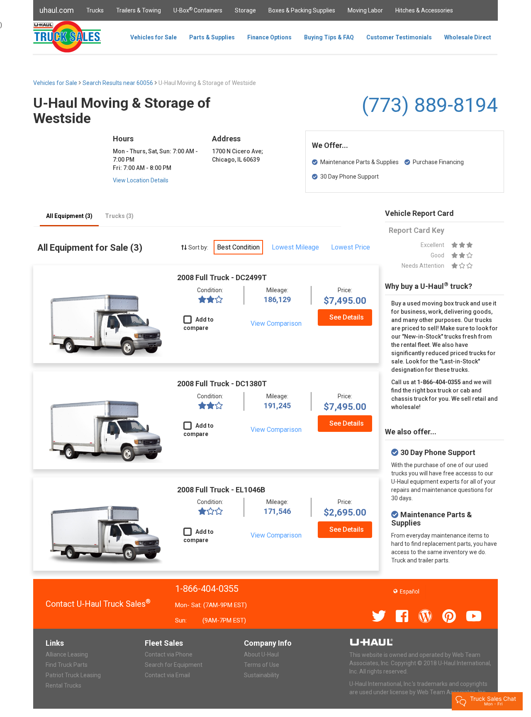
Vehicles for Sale (153, 37)
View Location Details (140, 180)
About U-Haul (261, 654)
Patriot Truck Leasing (73, 675)
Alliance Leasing (67, 654)
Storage (245, 10)
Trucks (95, 10)
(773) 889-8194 (430, 105)
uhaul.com (56, 10)
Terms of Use (261, 664)
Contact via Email (167, 675)
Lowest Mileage (295, 247)
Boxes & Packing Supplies (301, 10)
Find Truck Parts (67, 664)
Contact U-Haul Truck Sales (98, 604)
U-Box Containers (197, 10)
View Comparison (276, 323)
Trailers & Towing (138, 10)
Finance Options (269, 37)
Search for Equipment (173, 664)
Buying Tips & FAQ (329, 37)
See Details (346, 317)
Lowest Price (350, 247)
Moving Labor (365, 10)
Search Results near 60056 (118, 83)
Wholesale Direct (467, 37)
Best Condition (238, 247)
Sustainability (261, 675)
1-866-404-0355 (207, 589)
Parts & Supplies (212, 37)
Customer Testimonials (399, 37)
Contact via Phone (168, 654)
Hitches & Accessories (424, 10)
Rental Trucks (63, 685)
